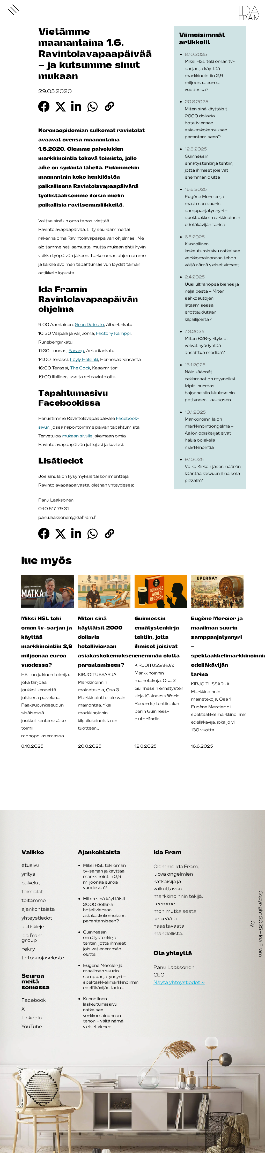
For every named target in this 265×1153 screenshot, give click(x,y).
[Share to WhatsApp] (93, 106)
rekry (28, 949)
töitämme (33, 900)
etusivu (30, 865)
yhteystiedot (36, 918)
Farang (76, 350)
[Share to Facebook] (43, 106)
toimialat (32, 891)
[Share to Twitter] (60, 106)
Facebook (33, 1000)
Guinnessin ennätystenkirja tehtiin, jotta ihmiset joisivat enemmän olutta (104, 943)
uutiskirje (32, 926)
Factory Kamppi (113, 333)
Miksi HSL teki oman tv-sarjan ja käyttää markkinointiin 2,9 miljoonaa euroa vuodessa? (104, 876)
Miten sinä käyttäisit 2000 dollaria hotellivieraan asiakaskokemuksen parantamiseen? (104, 910)
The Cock (80, 368)
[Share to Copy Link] (109, 106)
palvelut (30, 882)
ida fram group (31, 937)
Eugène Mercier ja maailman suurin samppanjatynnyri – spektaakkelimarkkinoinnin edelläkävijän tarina (110, 976)
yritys (28, 874)
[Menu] (13, 10)
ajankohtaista (38, 909)
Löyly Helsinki (84, 359)
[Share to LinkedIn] (76, 106)
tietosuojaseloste (42, 957)
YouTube (31, 1026)
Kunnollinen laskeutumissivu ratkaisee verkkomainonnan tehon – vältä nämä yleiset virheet (103, 1012)
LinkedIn (31, 1017)
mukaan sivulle (77, 436)
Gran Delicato (89, 324)
